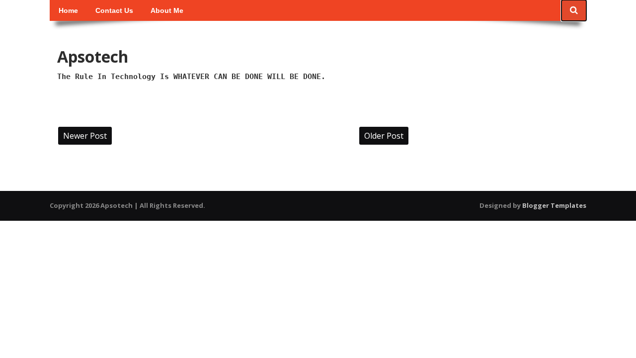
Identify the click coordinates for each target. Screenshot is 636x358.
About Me (167, 10)
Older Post (383, 135)
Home (68, 10)
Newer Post (85, 135)
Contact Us (114, 10)
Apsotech (92, 56)
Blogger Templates (554, 205)
